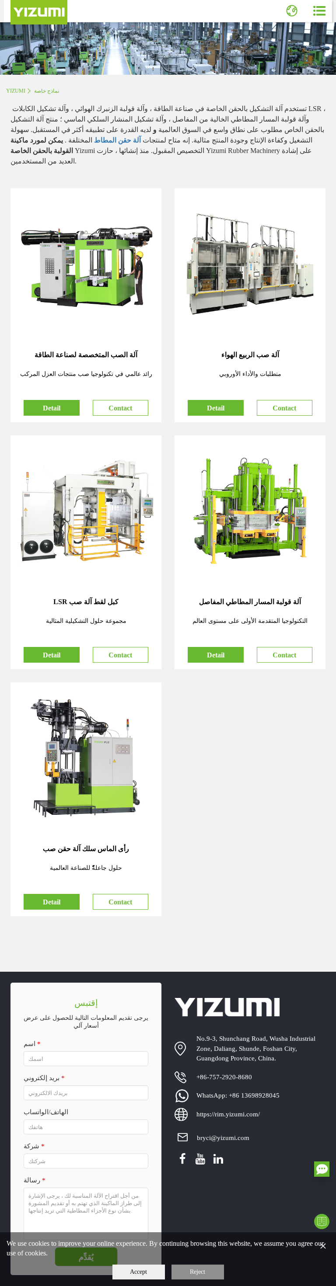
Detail (51, 408)
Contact (120, 408)
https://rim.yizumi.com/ (228, 1114)
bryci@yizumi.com (223, 1137)
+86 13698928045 (254, 1095)
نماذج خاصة (46, 91)
